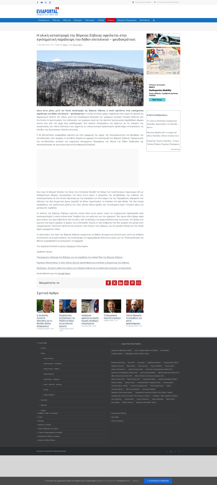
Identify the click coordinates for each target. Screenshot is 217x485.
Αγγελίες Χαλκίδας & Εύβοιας (46, 440)
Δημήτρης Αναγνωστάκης (135, 369)
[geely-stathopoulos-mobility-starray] (163, 79)
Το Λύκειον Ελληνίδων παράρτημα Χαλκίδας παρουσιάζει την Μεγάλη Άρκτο (162, 124)
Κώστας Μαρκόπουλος (157, 386)
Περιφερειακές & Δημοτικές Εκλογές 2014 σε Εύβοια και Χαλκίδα (130, 396)
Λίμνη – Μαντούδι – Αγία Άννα (53, 384)
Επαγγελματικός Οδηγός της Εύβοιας (49, 436)
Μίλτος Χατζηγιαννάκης (133, 389)
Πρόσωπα (41, 421)
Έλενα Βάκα (141, 362)
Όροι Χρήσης (115, 417)
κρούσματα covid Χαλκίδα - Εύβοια (146, 402)
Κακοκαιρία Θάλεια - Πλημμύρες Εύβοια (149, 382)
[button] (153, 20)
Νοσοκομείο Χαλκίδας (149, 389)
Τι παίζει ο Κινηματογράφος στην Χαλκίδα (50, 432)
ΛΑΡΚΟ (168, 386)
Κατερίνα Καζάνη (168, 382)
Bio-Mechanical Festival (118, 362)
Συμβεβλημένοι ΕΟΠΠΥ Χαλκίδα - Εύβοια (137, 353)
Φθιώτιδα (44, 405)
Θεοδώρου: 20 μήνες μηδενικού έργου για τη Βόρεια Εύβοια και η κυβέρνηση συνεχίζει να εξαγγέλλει (84, 268)
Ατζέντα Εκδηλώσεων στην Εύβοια (48, 428)
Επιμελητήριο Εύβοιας (149, 379)
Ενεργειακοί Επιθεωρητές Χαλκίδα (121, 350)
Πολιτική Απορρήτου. (109, 481)
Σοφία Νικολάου (129, 399)
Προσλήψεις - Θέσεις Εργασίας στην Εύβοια (165, 396)
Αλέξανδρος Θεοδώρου (154, 362)
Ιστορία (40, 417)
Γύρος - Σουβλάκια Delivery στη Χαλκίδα (145, 350)
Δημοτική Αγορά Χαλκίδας (147, 372)
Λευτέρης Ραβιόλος (117, 389)
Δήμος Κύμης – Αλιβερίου (51, 379)
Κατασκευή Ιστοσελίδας (44, 451)
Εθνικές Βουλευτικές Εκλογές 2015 (168, 372)
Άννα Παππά (131, 362)
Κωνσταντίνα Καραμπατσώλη (138, 386)
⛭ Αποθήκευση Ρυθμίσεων (158, 481)
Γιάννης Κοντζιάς (143, 366)
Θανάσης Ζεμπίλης (116, 382)
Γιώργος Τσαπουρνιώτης (118, 369)
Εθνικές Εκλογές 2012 (133, 379)
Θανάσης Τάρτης (130, 382)
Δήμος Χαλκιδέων (49, 395)
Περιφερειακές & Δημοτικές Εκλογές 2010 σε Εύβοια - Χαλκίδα (153, 392)
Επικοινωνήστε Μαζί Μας (119, 413)
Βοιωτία (43, 348)
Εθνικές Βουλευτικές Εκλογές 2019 (121, 376)
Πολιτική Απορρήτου (118, 421)
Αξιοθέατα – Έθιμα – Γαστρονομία (48, 413)
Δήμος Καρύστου (49, 374)
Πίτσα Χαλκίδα (165, 350)
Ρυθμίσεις (135, 481)
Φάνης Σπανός (170, 399)
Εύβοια (43, 353)
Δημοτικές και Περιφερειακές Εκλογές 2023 (124, 372)
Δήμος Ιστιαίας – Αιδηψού (51, 369)
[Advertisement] (139, 11)
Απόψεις (65, 45)
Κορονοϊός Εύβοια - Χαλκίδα (119, 386)
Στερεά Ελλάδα (42, 343)
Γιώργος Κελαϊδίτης (156, 366)
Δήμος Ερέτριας (49, 358)
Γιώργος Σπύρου (169, 366)
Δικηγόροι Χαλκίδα (117, 353)
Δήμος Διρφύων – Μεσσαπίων (53, 363)
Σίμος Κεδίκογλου (116, 399)
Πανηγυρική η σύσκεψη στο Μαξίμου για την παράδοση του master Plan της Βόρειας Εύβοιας (80, 257)
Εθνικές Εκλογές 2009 (117, 379)
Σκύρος (46, 389)
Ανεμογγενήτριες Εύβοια (171, 362)
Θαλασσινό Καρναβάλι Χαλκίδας (168, 379)
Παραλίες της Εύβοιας (44, 424)
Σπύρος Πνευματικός (143, 399)
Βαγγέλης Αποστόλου (117, 366)
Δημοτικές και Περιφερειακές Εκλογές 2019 (159, 369)
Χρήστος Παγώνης (128, 402)
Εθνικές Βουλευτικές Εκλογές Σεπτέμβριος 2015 (149, 376)
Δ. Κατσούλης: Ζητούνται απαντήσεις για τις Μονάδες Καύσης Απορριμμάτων (44, 320)
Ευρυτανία (44, 400)
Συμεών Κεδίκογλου (157, 399)
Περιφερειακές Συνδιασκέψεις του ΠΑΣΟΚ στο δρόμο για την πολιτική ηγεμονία (67, 320)
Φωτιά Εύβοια (115, 402)
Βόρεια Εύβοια (77, 45)
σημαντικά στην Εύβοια (131, 344)
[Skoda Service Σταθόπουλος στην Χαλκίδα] (163, 35)
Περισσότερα (175, 149)
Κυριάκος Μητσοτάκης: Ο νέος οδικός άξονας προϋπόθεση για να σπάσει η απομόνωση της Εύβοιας (83, 263)
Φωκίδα (43, 410)
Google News (64, 273)
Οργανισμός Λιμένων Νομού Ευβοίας (121, 392)
